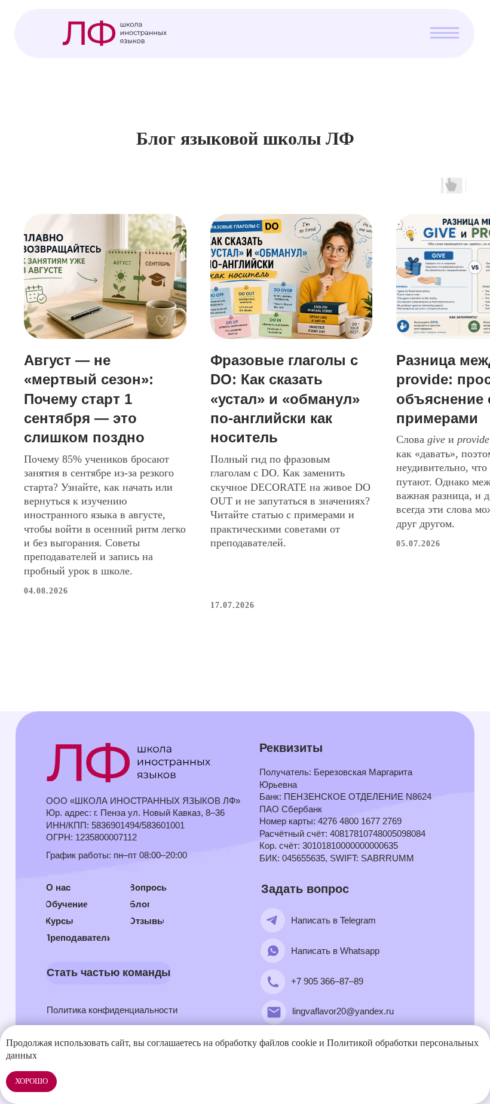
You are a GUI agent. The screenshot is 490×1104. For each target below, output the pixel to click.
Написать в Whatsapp (335, 951)
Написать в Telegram (333, 920)
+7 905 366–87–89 (327, 981)
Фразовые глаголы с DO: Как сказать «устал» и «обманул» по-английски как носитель (285, 399)
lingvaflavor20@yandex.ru (343, 1011)
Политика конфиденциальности (112, 1010)
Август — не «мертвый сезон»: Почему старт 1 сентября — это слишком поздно (89, 399)
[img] (130, 762)
